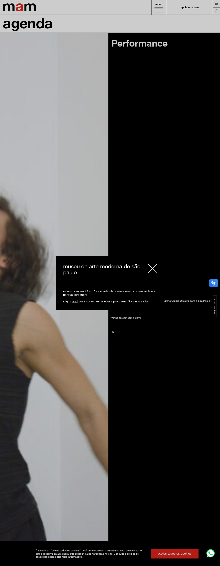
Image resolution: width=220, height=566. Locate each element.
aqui (75, 301)
